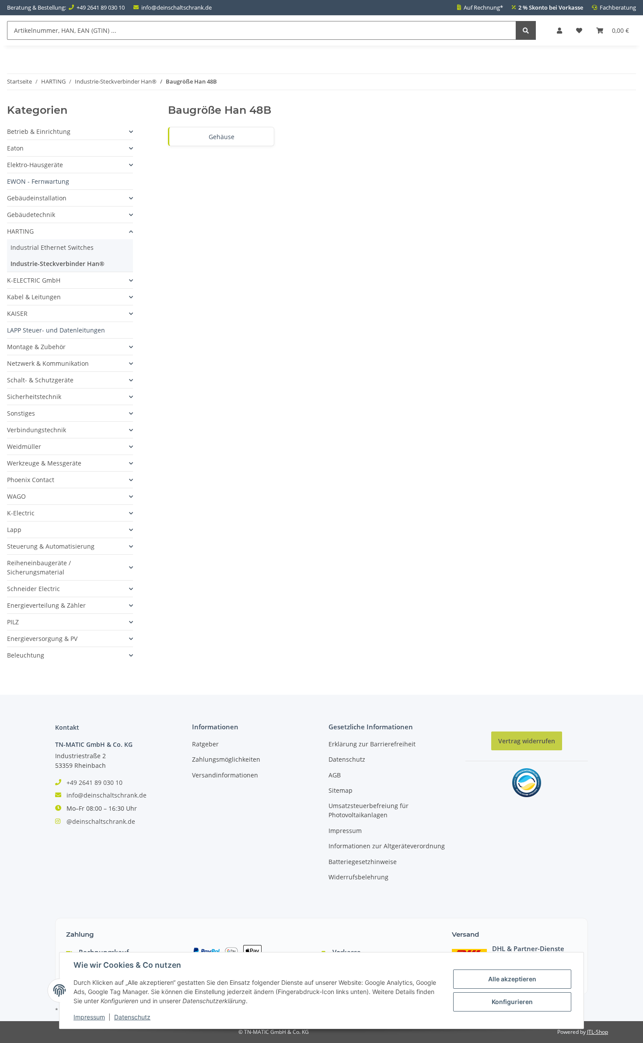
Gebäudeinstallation (36, 198)
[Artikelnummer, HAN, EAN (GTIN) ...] (526, 30)
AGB (334, 775)
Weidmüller (24, 446)
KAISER (17, 313)
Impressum (345, 830)
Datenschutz (346, 759)
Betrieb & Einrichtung (38, 131)
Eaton (15, 148)
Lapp (14, 529)
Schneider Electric (33, 588)
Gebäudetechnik (31, 214)
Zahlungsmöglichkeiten (226, 759)
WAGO (16, 496)
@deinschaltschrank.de (100, 821)
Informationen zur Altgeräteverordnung (386, 846)
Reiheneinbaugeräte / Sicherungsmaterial (39, 567)
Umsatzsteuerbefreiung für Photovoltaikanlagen (368, 810)
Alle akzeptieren (512, 979)
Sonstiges (21, 413)
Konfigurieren (512, 1001)
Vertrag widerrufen (526, 741)
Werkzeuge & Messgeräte (44, 463)
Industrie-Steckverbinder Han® (57, 263)
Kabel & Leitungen (34, 297)
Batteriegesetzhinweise (362, 862)
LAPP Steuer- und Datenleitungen (56, 330)
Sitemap (340, 790)
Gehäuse (221, 137)
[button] (559, 30)
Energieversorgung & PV (42, 638)
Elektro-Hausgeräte (35, 165)
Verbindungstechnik (36, 430)
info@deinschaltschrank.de (176, 7)
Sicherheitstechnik (34, 396)
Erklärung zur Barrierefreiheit (372, 744)
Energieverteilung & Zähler (46, 605)
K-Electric (21, 513)
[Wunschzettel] (579, 30)
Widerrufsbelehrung (358, 877)
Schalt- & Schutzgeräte (40, 380)
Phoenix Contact (30, 480)
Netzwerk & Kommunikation (48, 363)
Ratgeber (205, 744)
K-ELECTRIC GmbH (33, 280)
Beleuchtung (25, 655)
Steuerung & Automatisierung (50, 546)
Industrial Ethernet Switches (52, 247)
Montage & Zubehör (36, 347)
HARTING (20, 231)
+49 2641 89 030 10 (101, 7)
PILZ (13, 622)
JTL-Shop (597, 1032)
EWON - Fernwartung (38, 181)
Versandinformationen (225, 775)
